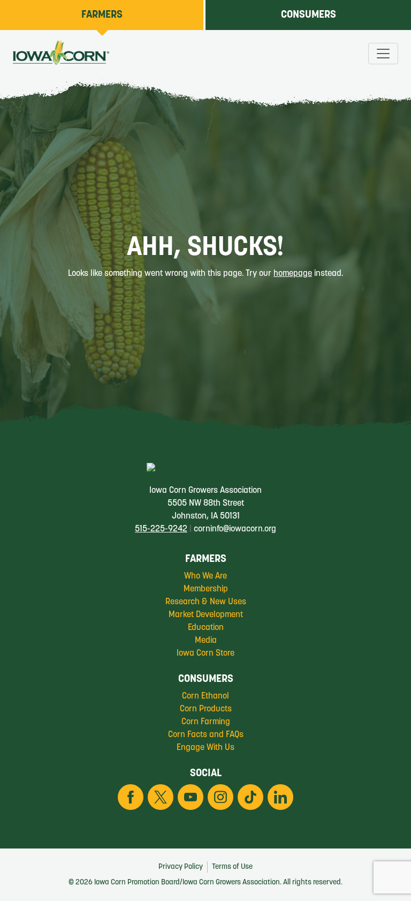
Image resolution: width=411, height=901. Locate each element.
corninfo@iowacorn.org (235, 529)
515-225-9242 (161, 529)
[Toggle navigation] (383, 53)
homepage (292, 273)
